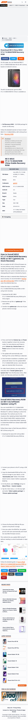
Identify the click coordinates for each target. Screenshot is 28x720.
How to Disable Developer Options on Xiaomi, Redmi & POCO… (10, 610)
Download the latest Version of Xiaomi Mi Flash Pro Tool (10, 591)
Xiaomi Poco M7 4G (13, 641)
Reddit (4, 574)
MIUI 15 (12, 5)
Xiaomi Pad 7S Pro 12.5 (14, 680)
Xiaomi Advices (15, 714)
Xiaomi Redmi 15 (12, 661)
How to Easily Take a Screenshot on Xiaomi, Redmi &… (9, 629)
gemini (15, 183)
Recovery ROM (9, 134)
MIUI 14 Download (20, 5)
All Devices (21, 685)
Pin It (3, 577)
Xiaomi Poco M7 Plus (13, 648)
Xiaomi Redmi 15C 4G (13, 654)
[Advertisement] (14, 21)
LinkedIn (19, 574)
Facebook (13, 570)
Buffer (11, 574)
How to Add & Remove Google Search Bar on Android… (9, 619)
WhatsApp (22, 570)
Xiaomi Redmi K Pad (13, 674)
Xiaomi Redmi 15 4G (13, 667)
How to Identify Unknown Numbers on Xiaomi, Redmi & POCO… (10, 600)
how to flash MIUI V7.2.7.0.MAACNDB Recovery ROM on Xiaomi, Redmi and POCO (13, 564)
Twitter (4, 570)
